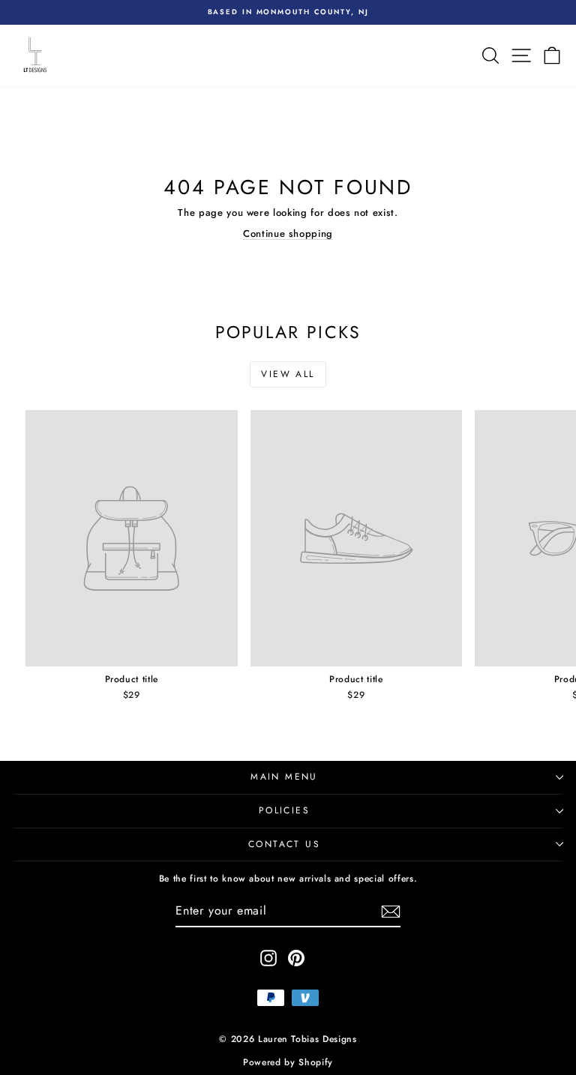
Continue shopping (288, 233)
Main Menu (284, 776)
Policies (284, 810)
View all (287, 374)
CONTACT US (284, 844)
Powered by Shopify (288, 1062)
